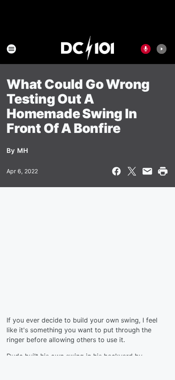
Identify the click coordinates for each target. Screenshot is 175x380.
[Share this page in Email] (147, 171)
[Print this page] (162, 171)
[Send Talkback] (146, 49)
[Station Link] (87, 49)
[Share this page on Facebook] (116, 171)
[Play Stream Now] (161, 49)
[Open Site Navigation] (11, 49)
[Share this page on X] (132, 171)
